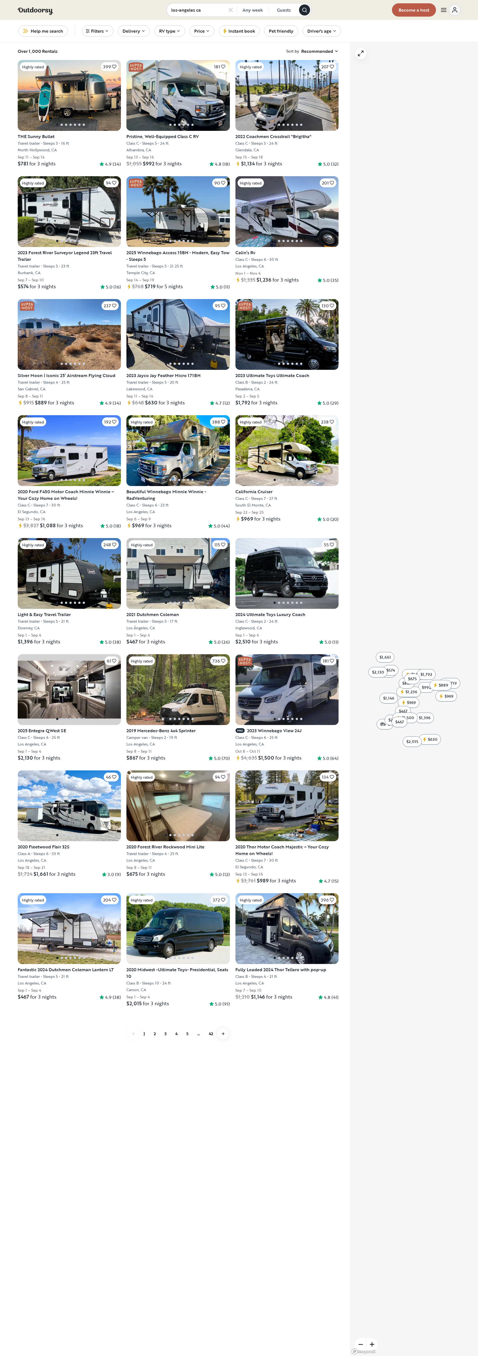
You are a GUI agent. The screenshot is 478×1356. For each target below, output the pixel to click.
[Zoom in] (372, 1344)
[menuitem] (97, 31)
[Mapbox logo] (363, 1351)
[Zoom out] (360, 1344)
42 (211, 1034)
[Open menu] (450, 9)
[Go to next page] (222, 1033)
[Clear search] (230, 10)
